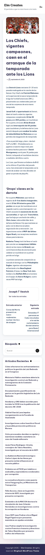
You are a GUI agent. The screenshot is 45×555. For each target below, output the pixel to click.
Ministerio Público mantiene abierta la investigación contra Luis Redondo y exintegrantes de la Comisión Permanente (22, 381)
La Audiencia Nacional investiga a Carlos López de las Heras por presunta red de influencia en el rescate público (20, 460)
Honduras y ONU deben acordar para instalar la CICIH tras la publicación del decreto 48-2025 (22, 404)
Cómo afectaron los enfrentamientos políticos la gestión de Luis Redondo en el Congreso (22, 369)
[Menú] (41, 7)
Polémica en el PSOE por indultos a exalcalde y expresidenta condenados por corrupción (22, 471)
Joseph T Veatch (19, 291)
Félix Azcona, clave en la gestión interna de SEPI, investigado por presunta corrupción (19, 493)
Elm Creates (13, 5)
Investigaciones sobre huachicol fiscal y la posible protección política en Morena (22, 426)
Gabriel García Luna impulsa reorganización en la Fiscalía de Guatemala (19, 415)
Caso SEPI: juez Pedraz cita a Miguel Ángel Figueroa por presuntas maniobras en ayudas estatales (21, 517)
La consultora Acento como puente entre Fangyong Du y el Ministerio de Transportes (21, 482)
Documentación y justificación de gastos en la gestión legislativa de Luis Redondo (22, 393)
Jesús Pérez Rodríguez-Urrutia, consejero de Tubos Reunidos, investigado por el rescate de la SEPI (21, 447)
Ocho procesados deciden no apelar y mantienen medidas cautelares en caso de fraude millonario (22, 436)
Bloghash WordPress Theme (26, 551)
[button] (17, 296)
